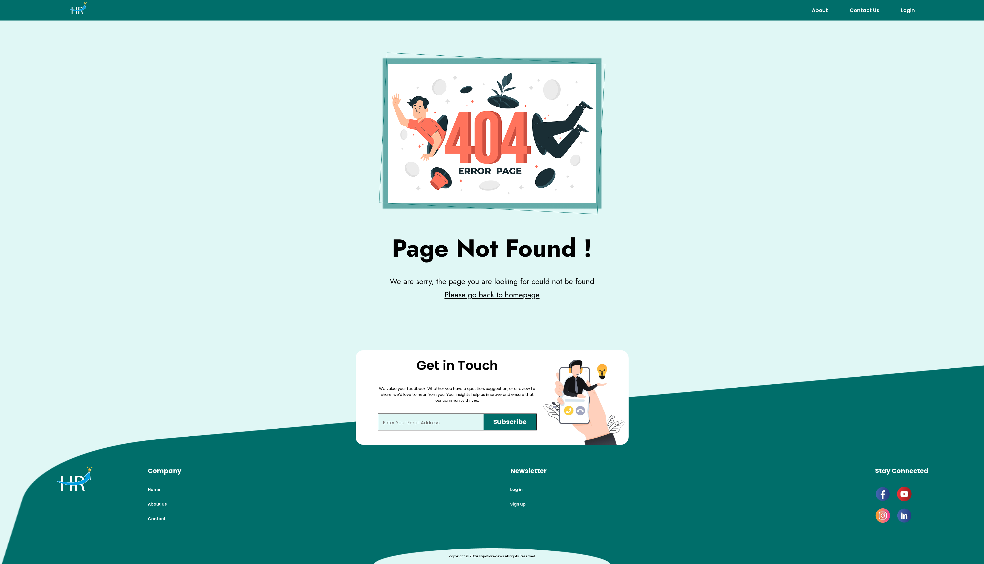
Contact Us (864, 10)
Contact (157, 519)
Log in (516, 489)
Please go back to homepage (492, 294)
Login (908, 10)
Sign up (518, 504)
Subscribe (510, 421)
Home (154, 489)
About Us (157, 504)
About (820, 10)
